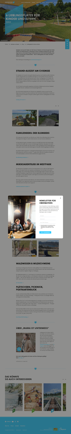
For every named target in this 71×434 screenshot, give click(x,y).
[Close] (60, 198)
